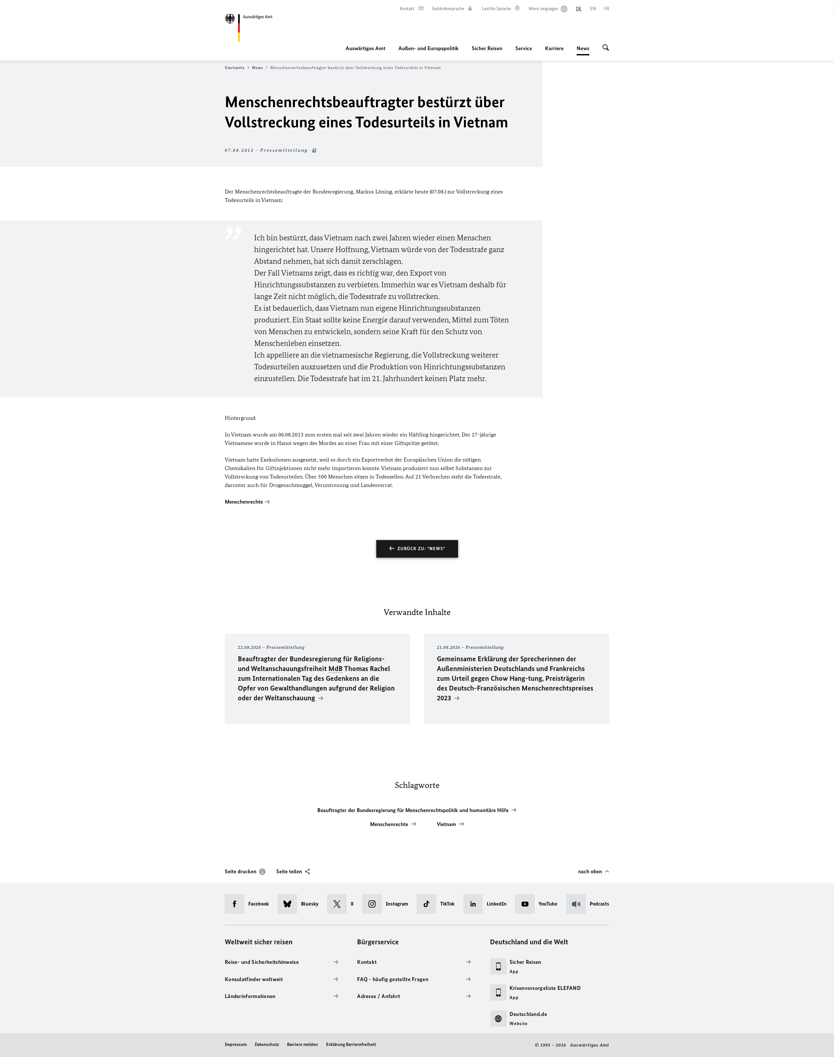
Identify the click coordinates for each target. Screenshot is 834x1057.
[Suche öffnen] (605, 48)
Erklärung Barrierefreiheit (351, 1044)
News (583, 50)
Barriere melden (302, 1044)
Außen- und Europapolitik (428, 48)
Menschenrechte (244, 501)
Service (523, 48)
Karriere (554, 48)
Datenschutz (267, 1044)
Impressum (236, 1044)
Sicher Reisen (487, 48)
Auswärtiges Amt (365, 48)
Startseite (234, 67)
